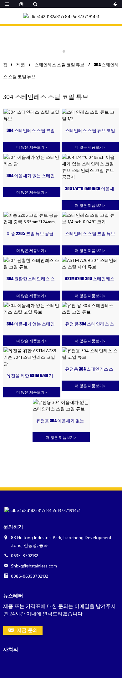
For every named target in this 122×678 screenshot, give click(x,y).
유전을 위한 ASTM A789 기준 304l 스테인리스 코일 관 (32, 375)
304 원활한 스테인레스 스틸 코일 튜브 (31, 279)
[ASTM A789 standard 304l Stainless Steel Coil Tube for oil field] (31, 357)
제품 (20, 64)
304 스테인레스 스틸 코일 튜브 (31, 130)
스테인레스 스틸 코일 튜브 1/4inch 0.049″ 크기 (90, 233)
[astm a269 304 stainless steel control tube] (90, 263)
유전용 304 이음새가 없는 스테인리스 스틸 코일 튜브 (61, 421)
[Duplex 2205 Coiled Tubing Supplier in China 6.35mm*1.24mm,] (31, 218)
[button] (58, 51)
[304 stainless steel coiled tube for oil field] (90, 308)
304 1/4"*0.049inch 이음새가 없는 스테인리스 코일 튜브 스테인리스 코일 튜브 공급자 (90, 189)
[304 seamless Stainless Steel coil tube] (31, 263)
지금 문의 (27, 630)
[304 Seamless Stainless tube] (31, 160)
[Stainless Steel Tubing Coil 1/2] (90, 115)
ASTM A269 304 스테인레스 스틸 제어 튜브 (89, 279)
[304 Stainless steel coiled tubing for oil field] (90, 353)
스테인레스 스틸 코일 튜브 (59, 64)
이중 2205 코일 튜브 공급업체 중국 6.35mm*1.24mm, (31, 233)
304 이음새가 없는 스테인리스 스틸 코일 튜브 (31, 324)
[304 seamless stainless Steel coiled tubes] (31, 308)
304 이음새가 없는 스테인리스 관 (31, 175)
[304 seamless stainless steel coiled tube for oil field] (61, 405)
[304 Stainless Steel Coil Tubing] (31, 115)
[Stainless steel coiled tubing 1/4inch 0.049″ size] (90, 218)
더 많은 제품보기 (31, 147)
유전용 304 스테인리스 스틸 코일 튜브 (89, 369)
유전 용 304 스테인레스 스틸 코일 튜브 (89, 324)
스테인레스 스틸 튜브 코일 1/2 (90, 130)
